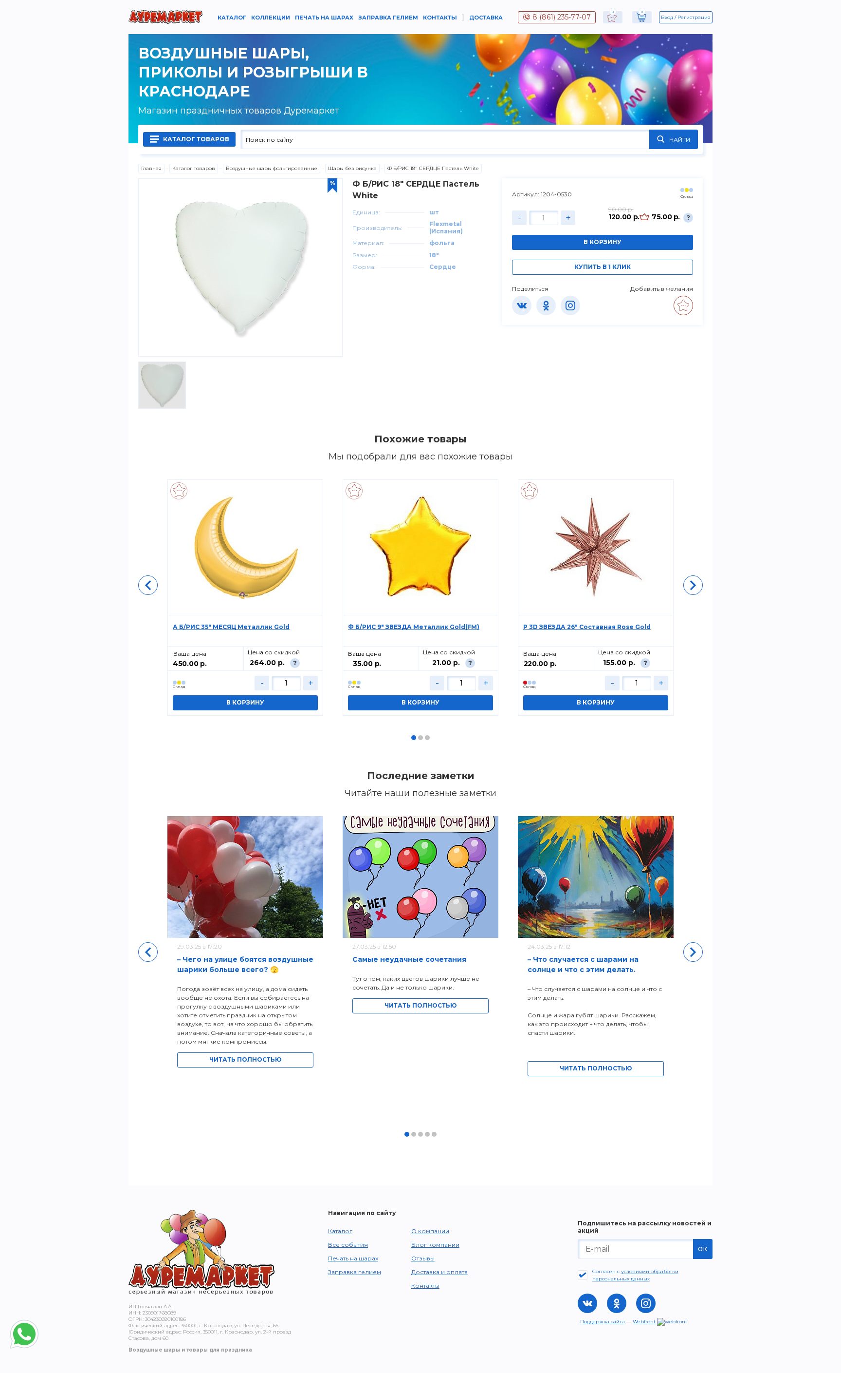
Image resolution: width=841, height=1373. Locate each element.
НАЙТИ (679, 139)
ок (703, 1248)
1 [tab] (413, 737)
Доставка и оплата (439, 1272)
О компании (430, 1231)
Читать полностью (245, 1059)
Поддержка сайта (602, 1321)
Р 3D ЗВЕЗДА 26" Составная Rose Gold (587, 626)
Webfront (645, 1321)
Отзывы (423, 1258)
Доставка (486, 17)
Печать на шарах (324, 17)
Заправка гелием (388, 17)
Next (693, 585)
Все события (348, 1244)
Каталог (232, 17)
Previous (148, 585)
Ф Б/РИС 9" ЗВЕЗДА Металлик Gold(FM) (413, 626)
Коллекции (270, 17)
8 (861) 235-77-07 (561, 17)
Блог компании (435, 1244)
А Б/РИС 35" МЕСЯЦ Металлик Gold (231, 626)
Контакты (440, 17)
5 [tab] (434, 1134)
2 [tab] (420, 737)
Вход (667, 17)
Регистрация (694, 17)
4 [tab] (427, 1134)
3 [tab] (427, 737)
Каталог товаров (195, 139)
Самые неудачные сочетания (409, 959)
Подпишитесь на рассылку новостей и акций (645, 1227)
